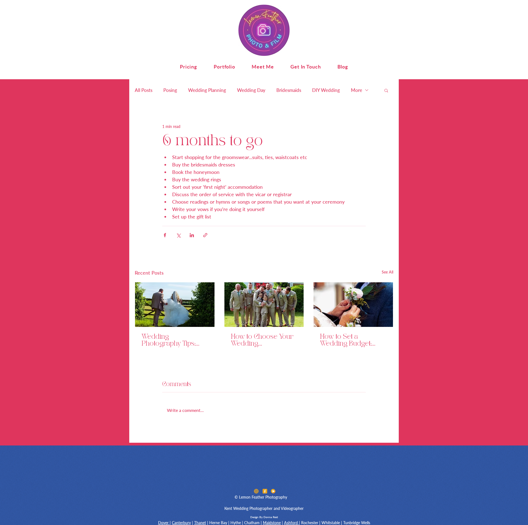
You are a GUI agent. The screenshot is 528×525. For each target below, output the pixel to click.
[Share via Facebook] (164, 235)
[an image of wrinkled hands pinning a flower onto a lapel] (353, 304)
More (356, 90)
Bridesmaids (288, 90)
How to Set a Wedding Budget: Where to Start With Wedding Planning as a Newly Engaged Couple (352, 340)
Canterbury (181, 522)
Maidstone (272, 522)
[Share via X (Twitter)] (178, 235)
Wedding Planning (207, 90)
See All (387, 272)
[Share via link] (205, 235)
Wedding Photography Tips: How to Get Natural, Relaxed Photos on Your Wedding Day (170, 340)
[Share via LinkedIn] (191, 235)
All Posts (143, 90)
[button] (188, 66)
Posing (170, 90)
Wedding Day (251, 90)
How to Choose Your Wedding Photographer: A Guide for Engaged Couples (262, 340)
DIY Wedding (326, 90)
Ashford (291, 522)
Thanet (200, 522)
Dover (164, 522)
